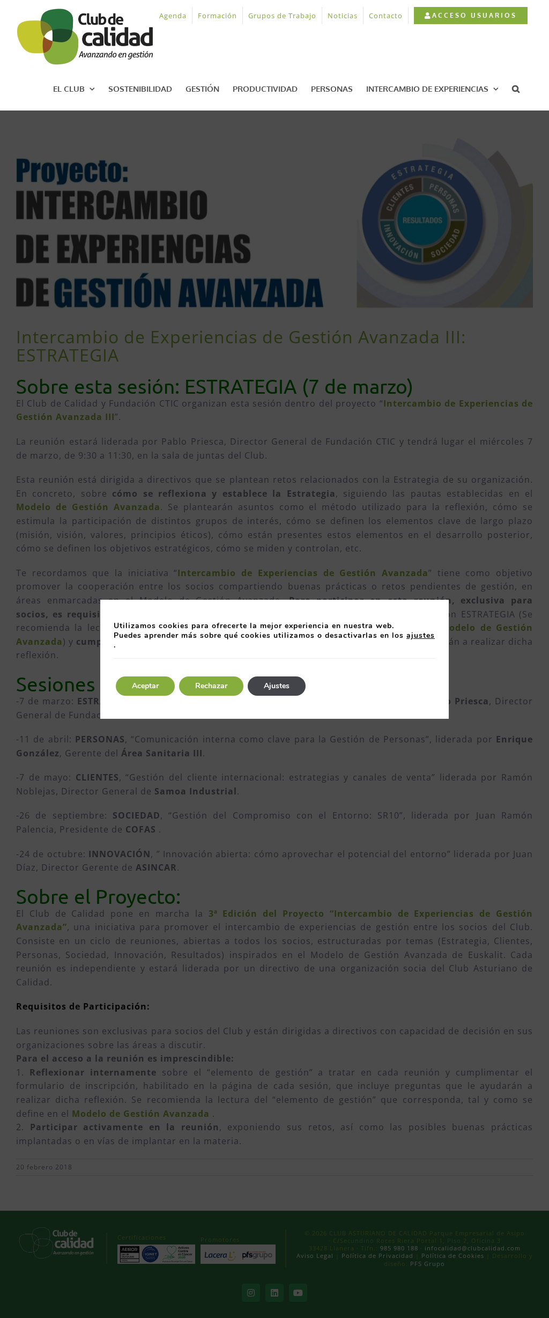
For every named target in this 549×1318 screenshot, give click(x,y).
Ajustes (277, 686)
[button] (516, 88)
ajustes (420, 635)
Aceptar (145, 686)
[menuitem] (470, 15)
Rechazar (211, 686)
